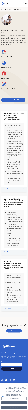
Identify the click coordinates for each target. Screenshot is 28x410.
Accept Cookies (14, 407)
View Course (14, 331)
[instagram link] (2, 380)
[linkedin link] (14, 380)
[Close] (26, 385)
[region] (14, 396)
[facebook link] (6, 380)
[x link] (10, 380)
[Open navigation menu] (26, 3)
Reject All (14, 402)
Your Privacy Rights (14, 398)
